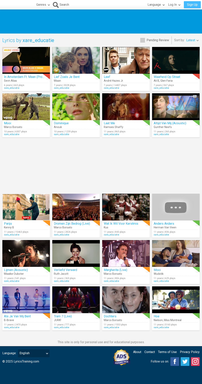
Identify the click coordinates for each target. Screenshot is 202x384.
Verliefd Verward (65, 270)
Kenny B (9, 227)
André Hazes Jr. (113, 80)
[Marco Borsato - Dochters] (126, 299)
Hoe (156, 316)
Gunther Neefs (163, 127)
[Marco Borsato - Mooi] (26, 106)
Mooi (7, 123)
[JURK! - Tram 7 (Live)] (76, 299)
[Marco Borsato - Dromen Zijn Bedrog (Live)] (76, 207)
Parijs (8, 223)
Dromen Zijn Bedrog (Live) (72, 223)
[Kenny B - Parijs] (26, 207)
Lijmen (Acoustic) (16, 270)
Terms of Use (167, 352)
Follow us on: (160, 361)
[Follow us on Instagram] (195, 361)
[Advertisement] (101, 21)
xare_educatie (11, 88)
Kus (106, 227)
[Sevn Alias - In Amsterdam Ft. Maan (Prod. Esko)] (26, 60)
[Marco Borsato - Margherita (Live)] (126, 253)
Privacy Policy (190, 352)
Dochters (110, 316)
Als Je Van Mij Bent (17, 316)
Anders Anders (164, 223)
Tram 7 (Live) (63, 316)
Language (154, 5)
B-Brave (9, 320)
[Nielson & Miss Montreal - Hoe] (176, 299)
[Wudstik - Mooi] (176, 253)
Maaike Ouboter (14, 273)
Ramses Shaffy (113, 127)
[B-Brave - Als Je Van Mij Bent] (26, 299)
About (137, 352)
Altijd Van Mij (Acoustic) (170, 123)
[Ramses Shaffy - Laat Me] (126, 106)
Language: (9, 353)
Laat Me (109, 123)
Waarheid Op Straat (167, 77)
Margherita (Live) (115, 270)
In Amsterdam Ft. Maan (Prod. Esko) (28, 77)
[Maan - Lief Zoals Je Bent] (76, 60)
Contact (149, 352)
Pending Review (158, 40)
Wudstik (159, 273)
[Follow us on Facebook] (174, 361)
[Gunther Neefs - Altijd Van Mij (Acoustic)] (176, 106)
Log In (172, 5)
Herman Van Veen (165, 227)
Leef (107, 77)
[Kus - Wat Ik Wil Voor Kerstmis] (126, 207)
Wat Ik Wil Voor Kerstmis (121, 223)
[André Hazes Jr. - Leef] (126, 60)
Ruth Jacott (61, 273)
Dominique (61, 123)
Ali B (156, 80)
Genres (41, 5)
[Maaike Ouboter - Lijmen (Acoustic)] (26, 253)
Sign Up (192, 5)
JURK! (57, 320)
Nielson (158, 320)
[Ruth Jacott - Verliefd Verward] (76, 253)
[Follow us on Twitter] (185, 361)
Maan (57, 80)
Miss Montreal (172, 320)
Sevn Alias (10, 80)
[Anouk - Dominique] (76, 106)
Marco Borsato (13, 127)
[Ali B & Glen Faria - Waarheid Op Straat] (176, 60)
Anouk (58, 127)
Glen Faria (166, 80)
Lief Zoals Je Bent (66, 77)
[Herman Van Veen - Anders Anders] (176, 207)
